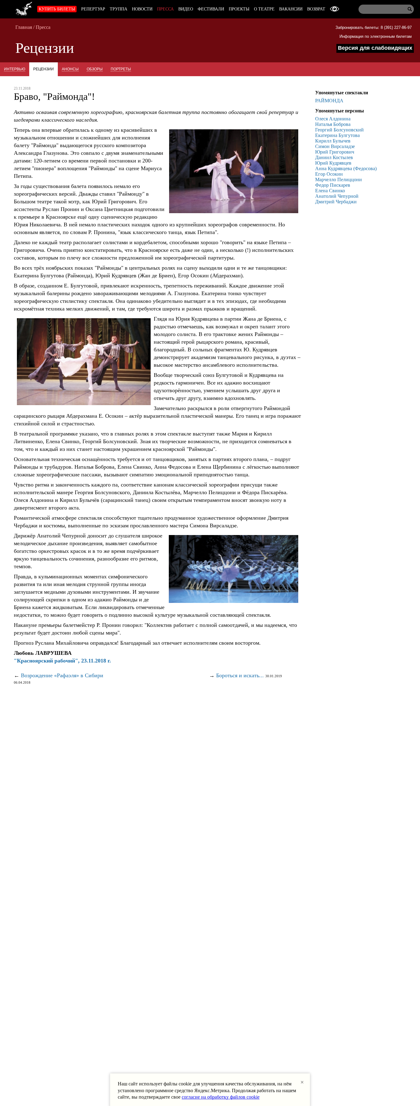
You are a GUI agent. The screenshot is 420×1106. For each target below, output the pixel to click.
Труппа (118, 9)
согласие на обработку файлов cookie (221, 1097)
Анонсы (70, 69)
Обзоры (95, 69)
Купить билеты (57, 9)
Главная (23, 27)
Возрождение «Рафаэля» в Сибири (62, 675)
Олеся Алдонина (333, 118)
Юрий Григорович (334, 151)
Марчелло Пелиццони (338, 179)
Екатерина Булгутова (337, 135)
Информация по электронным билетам (375, 36)
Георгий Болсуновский (339, 129)
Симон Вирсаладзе (335, 146)
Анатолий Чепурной (337, 196)
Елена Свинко (330, 190)
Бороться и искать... (240, 675)
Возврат (316, 9)
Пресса (165, 9)
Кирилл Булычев (333, 140)
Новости (142, 9)
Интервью (14, 69)
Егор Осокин (329, 174)
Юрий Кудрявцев (333, 163)
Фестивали (211, 9)
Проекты (239, 9)
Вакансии (291, 9)
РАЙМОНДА (329, 100)
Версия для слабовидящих (375, 48)
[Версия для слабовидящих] (334, 9)
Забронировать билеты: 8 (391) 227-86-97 (373, 27)
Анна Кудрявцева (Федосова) (346, 168)
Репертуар (93, 9)
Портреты (121, 69)
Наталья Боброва (333, 124)
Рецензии (43, 69)
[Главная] (24, 7)
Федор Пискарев (332, 185)
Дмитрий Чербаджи (336, 201)
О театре (264, 9)
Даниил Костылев (334, 157)
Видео (185, 9)
